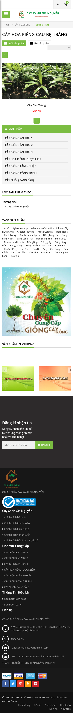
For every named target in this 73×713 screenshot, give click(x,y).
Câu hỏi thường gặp (15, 598)
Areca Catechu (45, 231)
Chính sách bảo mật (15, 517)
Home (6, 24)
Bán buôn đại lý (13, 604)
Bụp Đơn (24, 249)
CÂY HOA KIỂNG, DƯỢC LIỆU (23, 159)
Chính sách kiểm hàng (16, 529)
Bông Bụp (32, 242)
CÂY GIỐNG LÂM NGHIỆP (20, 166)
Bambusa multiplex (29, 235)
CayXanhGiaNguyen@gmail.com (30, 647)
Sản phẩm (50, 705)
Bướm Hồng (10, 249)
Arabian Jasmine (25, 231)
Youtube (66, 708)
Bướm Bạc (60, 245)
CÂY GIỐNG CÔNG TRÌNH (20, 173)
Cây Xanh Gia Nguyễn (18, 206)
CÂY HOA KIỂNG (22, 24)
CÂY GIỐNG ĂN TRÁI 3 (19, 152)
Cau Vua (15, 256)
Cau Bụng (55, 249)
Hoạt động (24, 705)
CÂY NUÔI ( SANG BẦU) (19, 180)
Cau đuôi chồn (18, 252)
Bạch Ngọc (62, 231)
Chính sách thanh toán (17, 523)
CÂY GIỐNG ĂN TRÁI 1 (19, 138)
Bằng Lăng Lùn (51, 235)
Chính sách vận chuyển (17, 534)
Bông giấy (46, 242)
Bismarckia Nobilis (14, 242)
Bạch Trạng (10, 235)
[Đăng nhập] (57, 4)
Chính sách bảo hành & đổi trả (21, 540)
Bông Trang (16, 245)
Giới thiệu (65, 705)
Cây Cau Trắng (36, 105)
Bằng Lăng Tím (44, 238)
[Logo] (11, 478)
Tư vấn (37, 705)
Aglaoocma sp (20, 228)
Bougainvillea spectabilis (39, 245)
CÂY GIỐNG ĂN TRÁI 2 (19, 145)
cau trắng (46, 252)
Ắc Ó (6, 228)
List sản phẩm (41, 43)
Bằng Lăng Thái (25, 238)
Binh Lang (60, 238)
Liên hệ (53, 708)
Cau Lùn (33, 252)
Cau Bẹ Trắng (40, 249)
